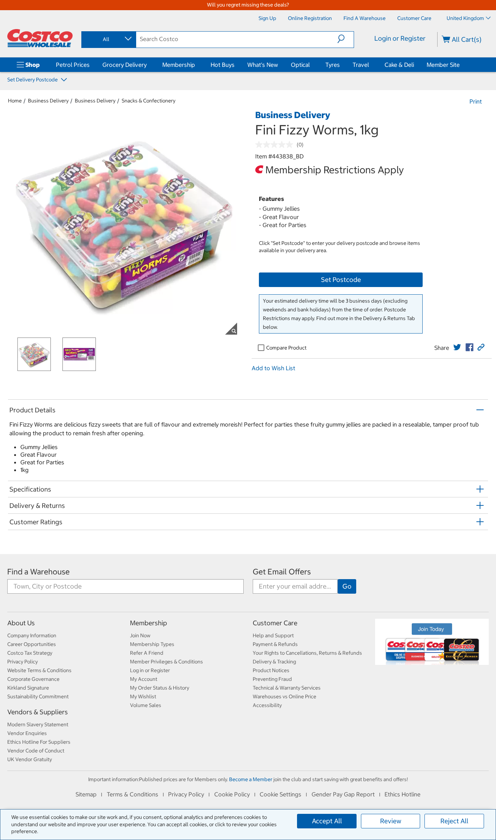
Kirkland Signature (28, 687)
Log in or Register (150, 670)
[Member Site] (461, 64)
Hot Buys (223, 64)
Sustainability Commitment (38, 696)
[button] (345, 39)
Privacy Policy (22, 661)
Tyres (332, 64)
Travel (361, 64)
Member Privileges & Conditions (166, 661)
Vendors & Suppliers (37, 712)
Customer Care (275, 623)
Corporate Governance (33, 679)
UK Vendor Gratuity (29, 759)
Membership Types (152, 644)
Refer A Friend (146, 653)
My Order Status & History (159, 687)
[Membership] (196, 64)
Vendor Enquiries (27, 733)
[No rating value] (276, 144)
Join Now (140, 635)
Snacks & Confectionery (148, 100)
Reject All (454, 821)
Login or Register (400, 38)
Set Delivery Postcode (33, 79)
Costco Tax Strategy (29, 653)
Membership (178, 64)
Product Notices (271, 670)
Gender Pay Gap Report (343, 794)
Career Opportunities (31, 644)
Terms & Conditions (132, 794)
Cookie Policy (232, 794)
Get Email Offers (282, 572)
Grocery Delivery (124, 64)
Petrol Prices (73, 64)
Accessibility (267, 705)
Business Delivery (48, 100)
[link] (457, 347)
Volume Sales (145, 705)
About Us (21, 623)
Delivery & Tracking (274, 661)
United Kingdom (465, 18)
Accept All (327, 821)
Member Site (443, 64)
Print (475, 101)
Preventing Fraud (272, 679)
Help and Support (273, 635)
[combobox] (108, 39)
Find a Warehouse (38, 572)
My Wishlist (143, 696)
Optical (300, 64)
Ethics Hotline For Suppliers (38, 742)
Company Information (31, 635)
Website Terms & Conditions (39, 670)
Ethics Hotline (402, 794)
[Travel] (370, 64)
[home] (40, 38)
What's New (262, 64)
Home (15, 100)
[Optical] (311, 64)
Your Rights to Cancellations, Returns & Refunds (307, 653)
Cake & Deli (399, 64)
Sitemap (86, 794)
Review (390, 821)
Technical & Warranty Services (287, 687)
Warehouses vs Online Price (284, 696)
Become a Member (250, 779)
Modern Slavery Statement (37, 724)
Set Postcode (341, 279)
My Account (143, 679)
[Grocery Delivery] (148, 64)
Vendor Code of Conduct (35, 750)
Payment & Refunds (275, 644)
